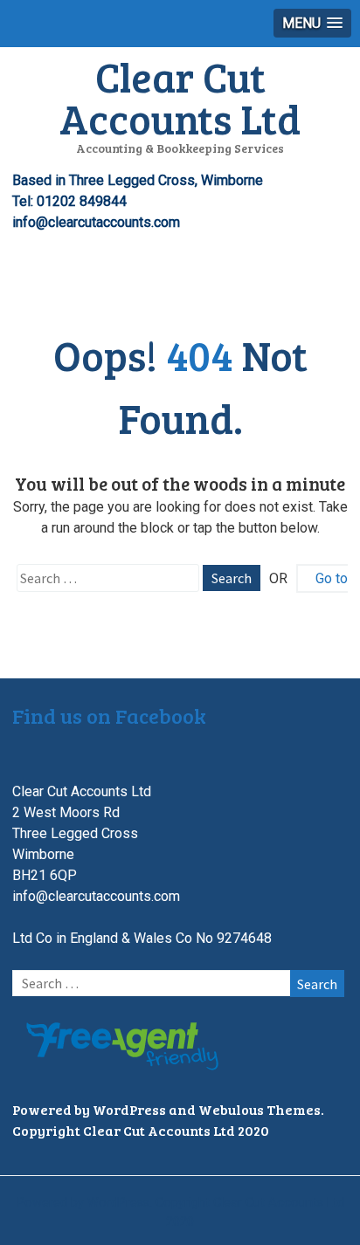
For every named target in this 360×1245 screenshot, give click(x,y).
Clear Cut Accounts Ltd (180, 97)
